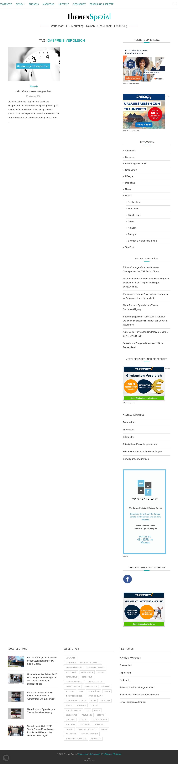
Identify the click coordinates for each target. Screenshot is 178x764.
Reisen (19, 4)
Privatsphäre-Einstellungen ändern (140, 444)
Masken (69, 705)
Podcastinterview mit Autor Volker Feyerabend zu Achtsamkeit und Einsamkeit (41, 695)
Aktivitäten (70, 658)
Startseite (6, 4)
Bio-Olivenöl (71, 672)
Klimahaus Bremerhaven (76, 701)
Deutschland (134, 202)
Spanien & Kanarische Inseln (142, 241)
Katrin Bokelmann (95, 696)
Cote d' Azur (87, 677)
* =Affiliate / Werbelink (111, 754)
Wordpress (96, 739)
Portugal (132, 234)
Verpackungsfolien (89, 734)
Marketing (48, 4)
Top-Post (129, 247)
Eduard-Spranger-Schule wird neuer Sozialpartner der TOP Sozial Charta (42, 660)
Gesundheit (79, 4)
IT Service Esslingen (74, 696)
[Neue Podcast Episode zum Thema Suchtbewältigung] (16, 713)
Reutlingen (87, 715)
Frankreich (133, 208)
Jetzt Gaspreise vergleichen (33, 91)
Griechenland (134, 215)
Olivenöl (94, 705)
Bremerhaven (87, 672)
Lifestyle (64, 4)
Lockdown (105, 701)
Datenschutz (129, 422)
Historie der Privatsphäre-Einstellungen (142, 451)
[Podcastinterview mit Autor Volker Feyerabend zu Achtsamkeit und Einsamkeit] (16, 696)
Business (34, 4)
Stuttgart (70, 724)
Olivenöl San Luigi (73, 710)
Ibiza (81, 691)
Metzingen (81, 705)
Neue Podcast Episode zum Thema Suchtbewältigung (41, 711)
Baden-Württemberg (95, 667)
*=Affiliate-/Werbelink (133, 415)
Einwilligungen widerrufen (136, 459)
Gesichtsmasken (73, 686)
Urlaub (104, 729)
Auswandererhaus (74, 667)
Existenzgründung (74, 682)
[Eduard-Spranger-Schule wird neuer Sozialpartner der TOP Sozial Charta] (16, 661)
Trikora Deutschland (87, 729)
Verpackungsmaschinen (76, 739)
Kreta (93, 701)
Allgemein (130, 150)
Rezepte (100, 715)
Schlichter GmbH (99, 720)
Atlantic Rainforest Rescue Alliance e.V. (83, 663)
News (128, 189)
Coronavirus (71, 677)
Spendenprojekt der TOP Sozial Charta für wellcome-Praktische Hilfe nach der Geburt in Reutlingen (145, 321)
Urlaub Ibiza (71, 734)
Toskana (69, 729)
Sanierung (70, 720)
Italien (131, 221)
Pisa (87, 710)
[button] (6, 758)
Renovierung (71, 715)
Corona (101, 672)
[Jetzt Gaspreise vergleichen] (34, 64)
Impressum (128, 430)
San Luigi (83, 720)
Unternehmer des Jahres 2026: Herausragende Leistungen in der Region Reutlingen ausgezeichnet (146, 282)
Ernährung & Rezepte (101, 4)
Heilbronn (70, 691)
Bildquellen (128, 437)
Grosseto (106, 686)
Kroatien (132, 228)
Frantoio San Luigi (95, 682)
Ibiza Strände (93, 691)
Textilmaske (85, 724)
